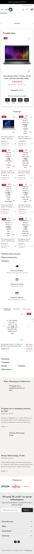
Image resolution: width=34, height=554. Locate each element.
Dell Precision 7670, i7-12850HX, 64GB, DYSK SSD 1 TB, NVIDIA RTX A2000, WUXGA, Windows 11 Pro (7, 172)
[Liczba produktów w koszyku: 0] (31, 9)
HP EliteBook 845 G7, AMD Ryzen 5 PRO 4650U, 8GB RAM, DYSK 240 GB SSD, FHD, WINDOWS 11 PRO (25, 240)
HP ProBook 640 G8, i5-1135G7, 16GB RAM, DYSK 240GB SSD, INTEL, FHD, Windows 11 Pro (8, 137)
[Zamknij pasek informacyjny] (32, 2)
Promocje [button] (26, 309)
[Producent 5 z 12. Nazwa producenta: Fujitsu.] (16, 486)
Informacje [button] (6, 536)
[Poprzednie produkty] (4, 325)
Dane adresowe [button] (7, 521)
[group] (17, 17)
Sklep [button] (4, 526)
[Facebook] (15, 542)
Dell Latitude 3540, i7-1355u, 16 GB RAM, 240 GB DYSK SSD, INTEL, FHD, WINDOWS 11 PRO (17, 77)
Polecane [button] (7, 309)
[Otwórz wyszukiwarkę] (23, 9)
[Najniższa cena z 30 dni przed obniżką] (25, 85)
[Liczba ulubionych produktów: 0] (27, 9)
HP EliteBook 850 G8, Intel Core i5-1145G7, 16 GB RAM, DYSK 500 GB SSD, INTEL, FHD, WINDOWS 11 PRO (25, 206)
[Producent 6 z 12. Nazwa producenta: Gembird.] (26, 486)
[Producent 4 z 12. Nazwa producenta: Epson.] (5, 486)
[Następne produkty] (29, 325)
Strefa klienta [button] (6, 531)
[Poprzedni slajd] (1, 23)
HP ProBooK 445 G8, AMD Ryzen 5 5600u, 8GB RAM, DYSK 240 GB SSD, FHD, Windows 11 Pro (25, 172)
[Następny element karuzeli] (31, 486)
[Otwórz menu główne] (2, 10)
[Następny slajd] (33, 23)
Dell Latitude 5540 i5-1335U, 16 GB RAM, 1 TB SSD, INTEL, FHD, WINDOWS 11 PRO (8, 206)
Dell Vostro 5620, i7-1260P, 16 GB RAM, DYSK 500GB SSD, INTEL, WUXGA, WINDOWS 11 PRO (25, 137)
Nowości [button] (16, 309)
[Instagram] (18, 542)
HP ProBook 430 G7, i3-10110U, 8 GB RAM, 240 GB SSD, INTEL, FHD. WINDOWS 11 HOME (8, 240)
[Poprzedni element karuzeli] (2, 486)
